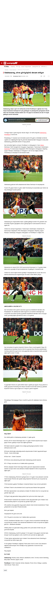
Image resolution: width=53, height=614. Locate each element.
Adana (42, 145)
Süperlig (13, 66)
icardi (5, 570)
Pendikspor (33, 109)
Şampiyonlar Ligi (36, 66)
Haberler (6, 69)
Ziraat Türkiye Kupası (26, 66)
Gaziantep (7, 149)
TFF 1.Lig (18, 66)
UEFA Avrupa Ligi (45, 66)
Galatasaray (6, 109)
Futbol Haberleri (13, 69)
